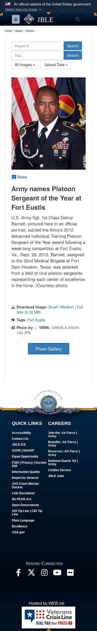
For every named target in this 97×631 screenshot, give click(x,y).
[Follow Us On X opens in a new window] (31, 574)
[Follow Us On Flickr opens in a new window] (70, 574)
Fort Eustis (36, 319)
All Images (24, 64)
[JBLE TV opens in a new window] (57, 574)
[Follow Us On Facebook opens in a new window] (18, 574)
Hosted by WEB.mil (46, 603)
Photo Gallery (48, 349)
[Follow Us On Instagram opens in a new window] (44, 574)
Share (22, 177)
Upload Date (55, 64)
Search (73, 45)
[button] (23, 9)
